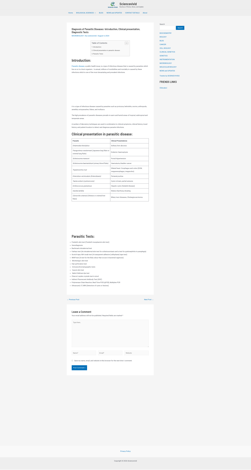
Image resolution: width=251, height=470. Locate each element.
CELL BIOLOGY (165, 48)
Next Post (149, 299)
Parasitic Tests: (98, 54)
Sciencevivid (128, 4)
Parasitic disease (78, 66)
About (145, 13)
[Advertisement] (110, 90)
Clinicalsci (163, 88)
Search (162, 24)
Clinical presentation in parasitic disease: (106, 50)
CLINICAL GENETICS (167, 52)
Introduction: (97, 47)
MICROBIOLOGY (78, 36)
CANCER (163, 44)
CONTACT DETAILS (132, 13)
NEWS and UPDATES (114, 13)
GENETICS (163, 56)
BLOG (101, 13)
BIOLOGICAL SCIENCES (85, 13)
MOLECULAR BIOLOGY (168, 67)
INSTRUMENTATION (167, 59)
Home (70, 13)
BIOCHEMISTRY (165, 33)
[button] (95, 13)
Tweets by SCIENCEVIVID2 (170, 76)
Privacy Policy (125, 451)
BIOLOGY (163, 37)
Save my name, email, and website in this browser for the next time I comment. (103, 361)
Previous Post (73, 299)
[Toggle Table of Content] (125, 43)
